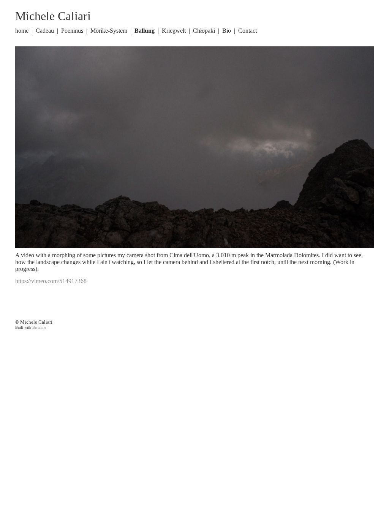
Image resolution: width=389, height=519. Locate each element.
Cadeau (45, 30)
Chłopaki (204, 30)
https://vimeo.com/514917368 (51, 281)
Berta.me (39, 327)
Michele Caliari (53, 16)
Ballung (144, 30)
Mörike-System (108, 30)
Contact (247, 30)
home (21, 30)
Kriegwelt (174, 30)
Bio (226, 30)
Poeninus (72, 30)
